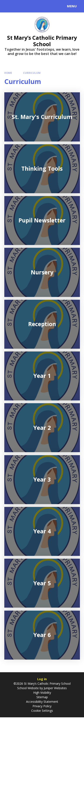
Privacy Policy (42, 706)
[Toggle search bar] (8, 6)
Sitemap (42, 697)
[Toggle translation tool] (19, 6)
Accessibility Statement (42, 702)
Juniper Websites (55, 688)
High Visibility (42, 692)
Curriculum (31, 73)
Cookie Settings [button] (42, 711)
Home (8, 73)
